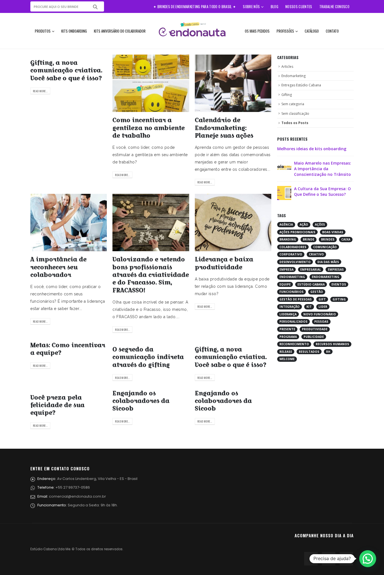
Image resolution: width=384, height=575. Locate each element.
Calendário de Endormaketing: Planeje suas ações (224, 128)
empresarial (310, 269)
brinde (308, 239)
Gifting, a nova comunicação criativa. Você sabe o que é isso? (66, 70)
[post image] (150, 83)
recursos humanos (332, 344)
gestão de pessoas (295, 299)
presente (287, 329)
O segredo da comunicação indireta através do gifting (148, 357)
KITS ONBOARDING (74, 31)
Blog (274, 6)
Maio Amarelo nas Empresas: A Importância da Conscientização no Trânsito (322, 168)
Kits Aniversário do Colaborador (120, 31)
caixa (345, 239)
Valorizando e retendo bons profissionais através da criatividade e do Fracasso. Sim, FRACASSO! (150, 274)
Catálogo (312, 31)
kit (309, 307)
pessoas (321, 322)
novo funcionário (319, 314)
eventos (338, 284)
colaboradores (292, 247)
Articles (287, 66)
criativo (316, 254)
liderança (288, 314)
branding (287, 239)
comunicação (325, 247)
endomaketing (292, 277)
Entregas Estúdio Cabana (301, 85)
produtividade (314, 329)
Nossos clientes (298, 6)
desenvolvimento (295, 262)
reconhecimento (294, 344)
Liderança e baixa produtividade (224, 263)
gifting (339, 299)
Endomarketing (293, 75)
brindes (328, 239)
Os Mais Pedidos (257, 31)
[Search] (95, 6)
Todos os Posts (294, 122)
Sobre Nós (251, 6)
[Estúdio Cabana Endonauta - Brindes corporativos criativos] (192, 30)
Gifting (286, 94)
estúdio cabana (311, 284)
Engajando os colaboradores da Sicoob (141, 401)
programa (288, 337)
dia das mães (328, 262)
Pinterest (328, 558)
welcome (287, 359)
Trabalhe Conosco (334, 6)
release (285, 352)
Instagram (346, 558)
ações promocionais (297, 232)
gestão (316, 292)
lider (323, 307)
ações (320, 224)
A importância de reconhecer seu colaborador (58, 267)
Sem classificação (295, 113)
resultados (309, 352)
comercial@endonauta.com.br (77, 496)
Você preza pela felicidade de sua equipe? (57, 405)
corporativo (290, 254)
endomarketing (325, 277)
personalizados (293, 322)
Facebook (311, 558)
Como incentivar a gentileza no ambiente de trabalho (148, 128)
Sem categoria (292, 104)
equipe (285, 284)
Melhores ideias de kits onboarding (311, 148)
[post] (284, 167)
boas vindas (332, 232)
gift (322, 299)
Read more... (40, 91)
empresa (286, 269)
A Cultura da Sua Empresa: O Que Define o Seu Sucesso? (322, 191)
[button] (367, 558)
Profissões (285, 31)
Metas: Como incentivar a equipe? (67, 349)
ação (304, 224)
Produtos (43, 31)
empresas (336, 269)
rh (328, 352)
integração (289, 307)
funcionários (291, 292)
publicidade (314, 337)
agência (286, 224)
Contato (332, 31)
